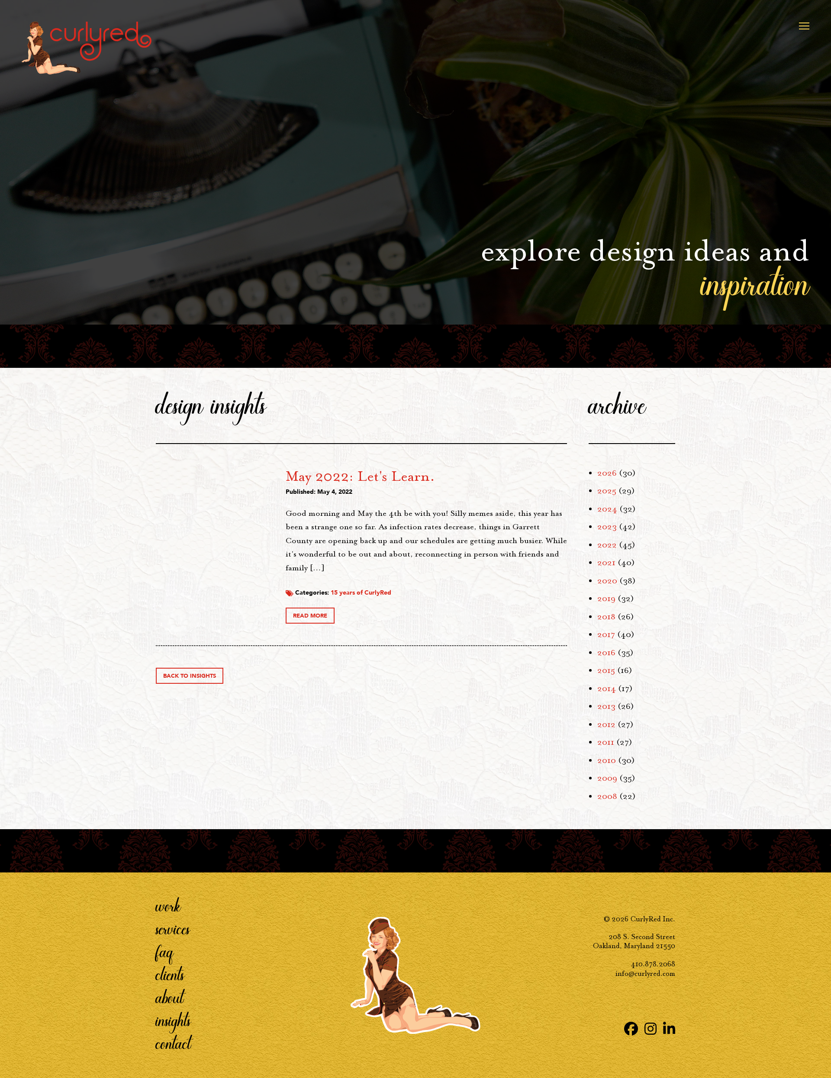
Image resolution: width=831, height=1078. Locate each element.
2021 (606, 562)
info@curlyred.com (645, 973)
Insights (173, 1020)
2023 (607, 526)
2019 (606, 598)
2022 (607, 545)
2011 (605, 742)
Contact (173, 1043)
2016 (606, 652)
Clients (170, 974)
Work (168, 905)
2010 (606, 760)
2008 (607, 796)
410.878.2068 (653, 964)
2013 (606, 706)
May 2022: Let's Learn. (360, 476)
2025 (606, 491)
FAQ (165, 951)
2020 (607, 581)
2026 (607, 473)
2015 (606, 670)
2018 (606, 616)
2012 (606, 724)
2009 (607, 778)
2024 (607, 509)
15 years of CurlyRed (361, 593)
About (170, 997)
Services (173, 928)
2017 (606, 634)
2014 (606, 688)
